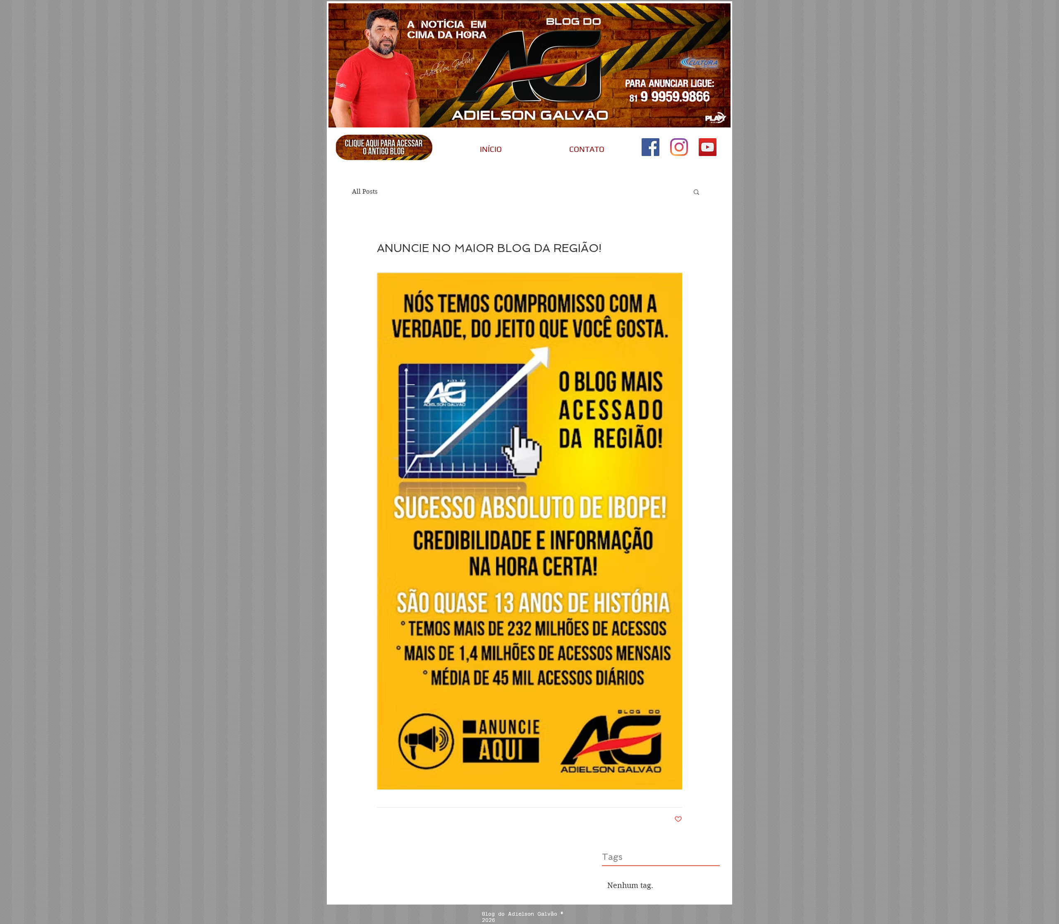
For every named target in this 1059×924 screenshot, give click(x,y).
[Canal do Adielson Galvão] (707, 147)
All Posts (365, 191)
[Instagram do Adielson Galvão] (679, 147)
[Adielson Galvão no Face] (650, 147)
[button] (696, 191)
